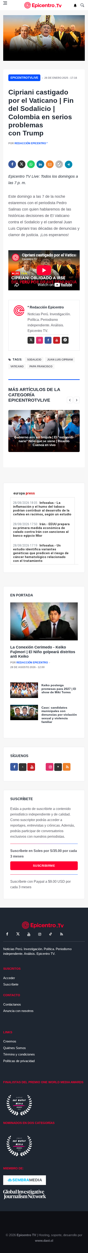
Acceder (9, 978)
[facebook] (12, 164)
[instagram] (39, 340)
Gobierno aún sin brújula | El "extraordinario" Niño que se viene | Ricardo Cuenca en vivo (44, 441)
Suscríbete (10, 984)
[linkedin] (40, 164)
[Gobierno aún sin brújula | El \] (44, 431)
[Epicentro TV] (44, 5)
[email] (50, 164)
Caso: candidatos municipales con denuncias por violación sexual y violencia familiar (59, 715)
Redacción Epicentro (30, 143)
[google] (58, 767)
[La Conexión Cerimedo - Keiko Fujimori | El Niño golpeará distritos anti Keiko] (44, 621)
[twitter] (21, 164)
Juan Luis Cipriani (60, 359)
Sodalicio (34, 359)
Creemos (9, 1041)
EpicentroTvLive (24, 77)
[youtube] (56, 340)
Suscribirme (44, 865)
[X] (22, 767)
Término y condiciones (19, 1054)
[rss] (65, 340)
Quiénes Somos (14, 1048)
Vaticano (16, 366)
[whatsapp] (31, 164)
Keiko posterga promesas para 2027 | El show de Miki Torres (58, 688)
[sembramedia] (24, 1180)
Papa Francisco (40, 366)
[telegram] (68, 164)
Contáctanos (12, 1004)
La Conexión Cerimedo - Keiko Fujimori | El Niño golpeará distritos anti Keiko (42, 651)
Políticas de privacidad (19, 1061)
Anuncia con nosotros (18, 1011)
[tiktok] (50, 934)
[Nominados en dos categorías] (19, 1145)
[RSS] (61, 934)
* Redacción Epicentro (46, 307)
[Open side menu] (5, 3)
